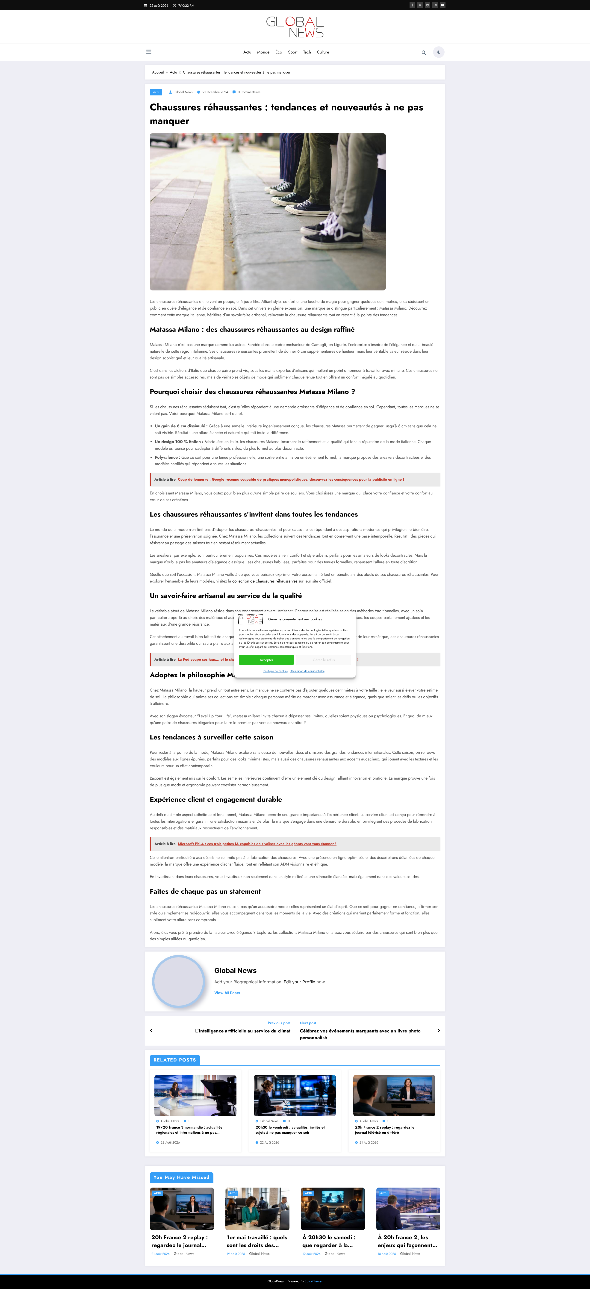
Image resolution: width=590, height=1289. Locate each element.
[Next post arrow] (438, 1031)
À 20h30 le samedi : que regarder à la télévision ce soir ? (329, 1241)
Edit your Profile (299, 981)
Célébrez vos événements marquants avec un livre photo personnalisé (360, 1034)
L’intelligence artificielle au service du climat (242, 1031)
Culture (323, 52)
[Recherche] (424, 53)
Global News (184, 92)
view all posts (227, 993)
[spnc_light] (439, 52)
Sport (292, 52)
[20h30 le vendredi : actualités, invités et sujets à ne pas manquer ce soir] (295, 1095)
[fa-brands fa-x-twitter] (420, 5)
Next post (308, 1023)
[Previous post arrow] (151, 1031)
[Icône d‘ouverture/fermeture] (148, 52)
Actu (247, 52)
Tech (307, 52)
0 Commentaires (249, 92)
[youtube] (442, 5)
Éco (278, 52)
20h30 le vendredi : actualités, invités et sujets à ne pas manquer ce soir (290, 1130)
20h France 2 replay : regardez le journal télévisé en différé (384, 1130)
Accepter (266, 659)
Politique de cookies (275, 671)
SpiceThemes (314, 1281)
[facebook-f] (412, 5)
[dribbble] (427, 5)
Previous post (279, 1023)
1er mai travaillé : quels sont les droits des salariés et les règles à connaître (257, 1241)
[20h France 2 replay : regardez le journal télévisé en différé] (394, 1095)
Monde (263, 52)
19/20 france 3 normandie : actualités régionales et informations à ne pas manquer (189, 1130)
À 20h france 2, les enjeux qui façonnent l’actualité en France (405, 1241)
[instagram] (435, 5)
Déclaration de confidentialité (307, 671)
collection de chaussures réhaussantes (264, 581)
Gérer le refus (324, 659)
